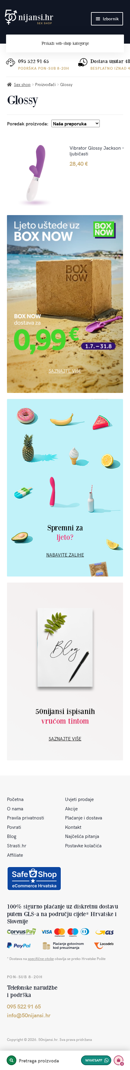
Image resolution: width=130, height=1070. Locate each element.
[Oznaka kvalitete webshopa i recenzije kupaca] (34, 878)
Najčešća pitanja (82, 835)
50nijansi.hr (29, 17)
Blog (11, 835)
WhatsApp (93, 1060)
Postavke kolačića (83, 845)
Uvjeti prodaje (79, 799)
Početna (15, 799)
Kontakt (73, 826)
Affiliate (15, 854)
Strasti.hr (16, 845)
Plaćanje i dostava (83, 817)
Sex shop (22, 84)
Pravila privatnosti (25, 817)
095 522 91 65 (33, 61)
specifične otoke (41, 958)
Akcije (71, 808)
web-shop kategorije (65, 43)
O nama (15, 808)
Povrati (14, 826)
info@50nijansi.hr (28, 1015)
